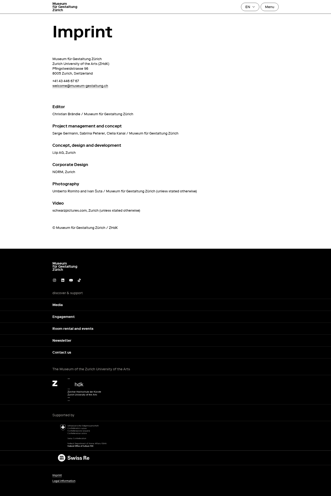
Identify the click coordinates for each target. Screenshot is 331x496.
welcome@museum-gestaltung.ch (80, 86)
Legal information (63, 481)
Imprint (57, 475)
